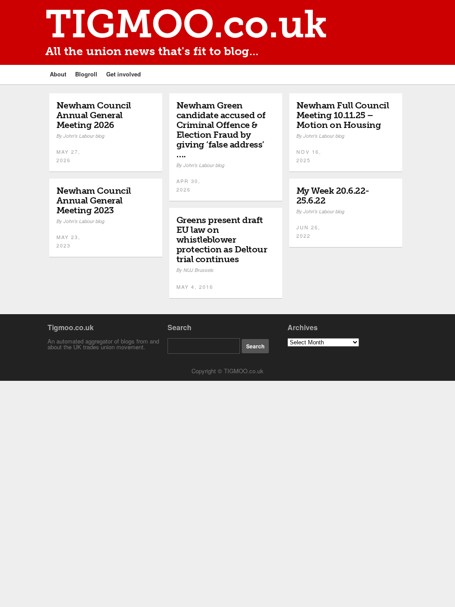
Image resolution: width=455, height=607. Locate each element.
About (58, 74)
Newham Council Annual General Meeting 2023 (93, 200)
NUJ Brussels (199, 270)
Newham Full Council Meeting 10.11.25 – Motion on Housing (342, 115)
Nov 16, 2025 (308, 156)
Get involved (123, 74)
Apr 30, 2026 (188, 185)
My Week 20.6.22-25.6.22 (332, 195)
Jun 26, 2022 (308, 231)
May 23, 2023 (68, 241)
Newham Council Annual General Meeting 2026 (93, 115)
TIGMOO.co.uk (186, 24)
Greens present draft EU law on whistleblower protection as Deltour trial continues (221, 239)
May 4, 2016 (194, 286)
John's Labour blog (84, 135)
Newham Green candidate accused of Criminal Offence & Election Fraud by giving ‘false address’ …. (221, 130)
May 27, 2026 (68, 156)
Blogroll (86, 74)
